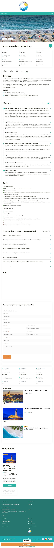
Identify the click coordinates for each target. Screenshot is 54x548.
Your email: (5, 319)
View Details (9, 485)
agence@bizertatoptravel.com (9, 509)
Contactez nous (31, 523)
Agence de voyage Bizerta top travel (15, 538)
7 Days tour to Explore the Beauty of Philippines (36, 428)
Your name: (5, 313)
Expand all (45, 103)
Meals (5, 59)
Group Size (6, 64)
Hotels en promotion (6, 521)
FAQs (22, 71)
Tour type (39, 55)
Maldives (26, 429)
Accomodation (23, 50)
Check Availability (27, 544)
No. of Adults (6, 331)
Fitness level (40, 59)
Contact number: (31, 325)
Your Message (6, 343)
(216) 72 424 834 (6, 507)
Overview (5, 71)
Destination (4, 523)
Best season (23, 55)
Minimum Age (23, 64)
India (29, 507)
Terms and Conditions (32, 526)
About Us (30, 521)
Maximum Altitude (41, 50)
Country (5, 325)
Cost (17, 71)
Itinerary (11, 71)
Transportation (6, 50)
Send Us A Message (31, 546)
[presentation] (3, 27)
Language (22, 59)
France (29, 509)
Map (27, 71)
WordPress (11, 539)
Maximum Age (40, 64)
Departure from (7, 55)
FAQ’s (29, 528)
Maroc (26, 412)
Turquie (26, 393)
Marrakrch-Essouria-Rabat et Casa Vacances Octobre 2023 (37, 409)
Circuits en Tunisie (5, 526)
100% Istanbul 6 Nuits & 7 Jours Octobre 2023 (35, 391)
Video (11, 39)
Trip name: (5, 309)
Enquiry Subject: (6, 337)
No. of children (30, 331)
